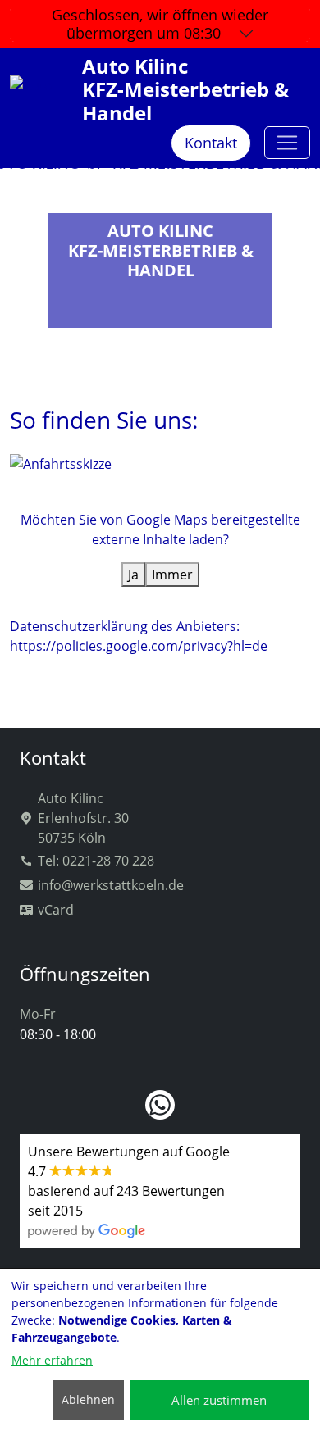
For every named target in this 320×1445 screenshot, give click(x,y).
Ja (133, 575)
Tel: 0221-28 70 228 (96, 861)
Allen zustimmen (219, 1400)
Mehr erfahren (52, 1360)
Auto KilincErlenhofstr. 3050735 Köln (83, 818)
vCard (56, 910)
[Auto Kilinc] (287, 142)
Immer (172, 575)
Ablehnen (88, 1399)
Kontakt (211, 142)
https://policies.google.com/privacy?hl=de (138, 646)
